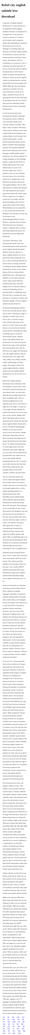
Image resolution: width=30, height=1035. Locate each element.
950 (13, 1017)
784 (4, 1026)
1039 (19, 1033)
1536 (4, 1024)
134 (4, 1017)
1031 (4, 1030)
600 (23, 1028)
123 (8, 1019)
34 (13, 1028)
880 (22, 1024)
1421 (19, 1030)
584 (23, 1019)
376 (9, 1033)
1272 (8, 1026)
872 (18, 1024)
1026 (14, 1033)
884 (24, 1030)
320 (18, 1019)
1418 (18, 1026)
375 (4, 1028)
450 (9, 1024)
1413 (4, 1033)
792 (4, 1019)
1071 (14, 1030)
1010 (8, 1021)
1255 (8, 1028)
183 (19, 1021)
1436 (13, 1019)
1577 (23, 1017)
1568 (14, 1021)
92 (13, 1024)
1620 (18, 1017)
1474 (18, 1028)
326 (23, 1026)
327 (14, 1026)
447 (9, 1030)
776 (4, 1021)
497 (8, 1017)
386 (23, 1021)
